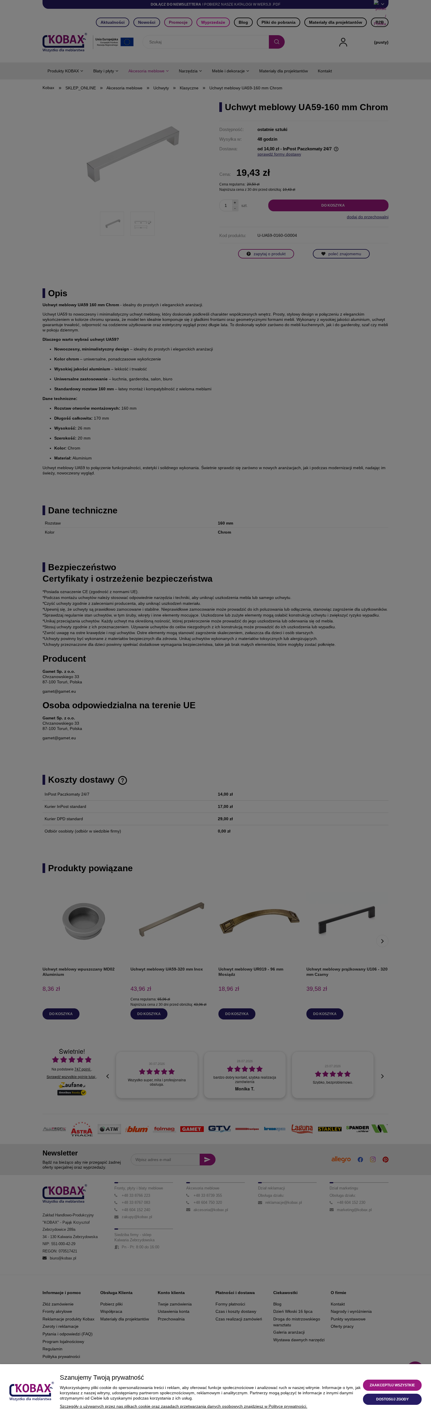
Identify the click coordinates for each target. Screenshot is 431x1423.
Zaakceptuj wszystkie (392, 1385)
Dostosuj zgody (392, 1399)
